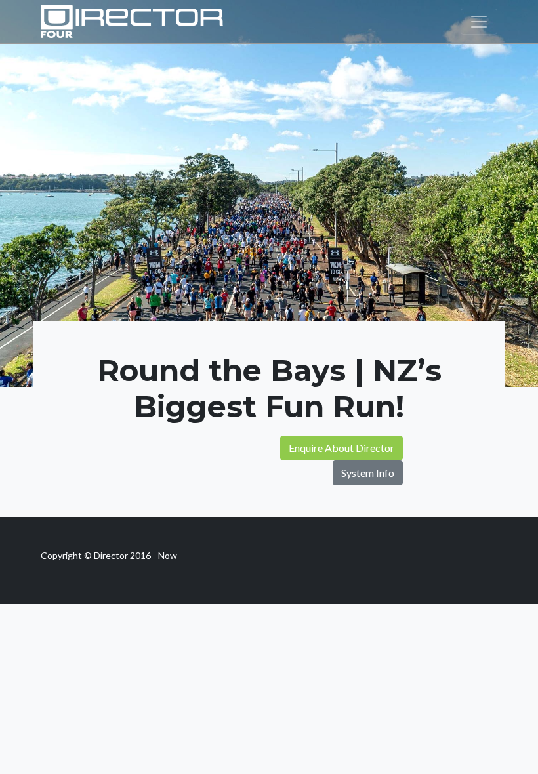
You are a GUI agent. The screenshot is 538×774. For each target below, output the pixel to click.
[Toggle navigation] (479, 22)
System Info (367, 472)
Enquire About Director (341, 447)
